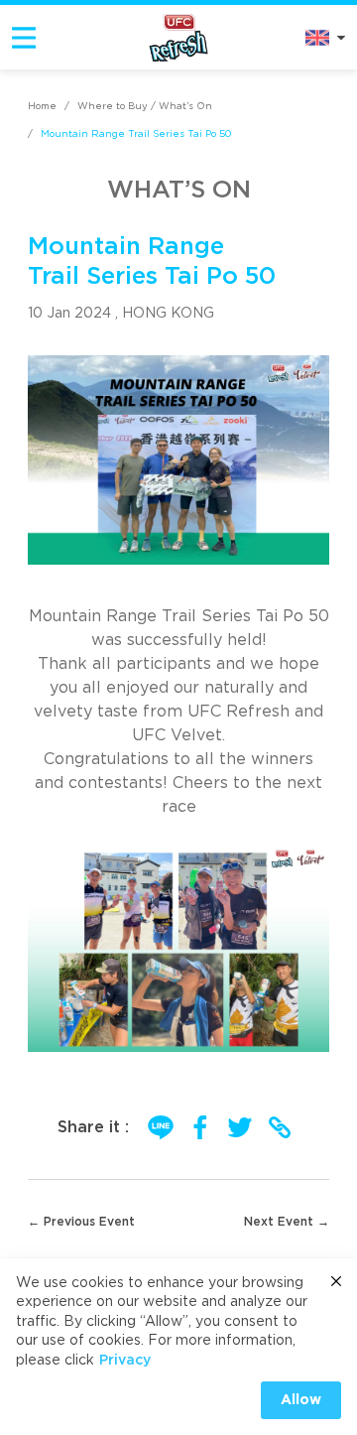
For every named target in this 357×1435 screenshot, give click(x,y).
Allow (301, 1400)
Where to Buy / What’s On (144, 106)
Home (42, 106)
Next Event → (286, 1222)
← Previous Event (81, 1222)
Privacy (125, 1361)
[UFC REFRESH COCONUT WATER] (178, 37)
